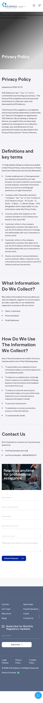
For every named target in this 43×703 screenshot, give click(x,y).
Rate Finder (28, 604)
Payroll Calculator (30, 609)
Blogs (4, 618)
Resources (6, 614)
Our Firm (5, 604)
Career (26, 614)
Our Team (6, 609)
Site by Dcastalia (9, 673)
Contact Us (28, 618)
